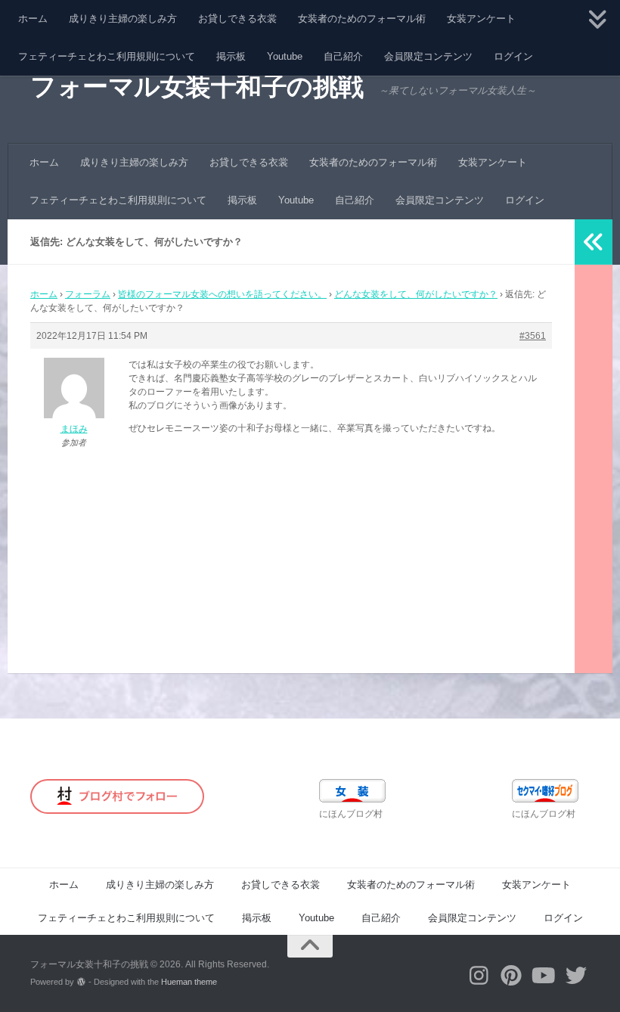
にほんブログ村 (351, 814)
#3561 (532, 336)
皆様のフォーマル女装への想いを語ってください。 (222, 294)
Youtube (284, 56)
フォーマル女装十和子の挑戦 (197, 86)
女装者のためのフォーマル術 (362, 18)
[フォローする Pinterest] (511, 975)
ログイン (513, 56)
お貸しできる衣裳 (237, 18)
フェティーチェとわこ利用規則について (106, 56)
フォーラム (87, 294)
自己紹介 (343, 56)
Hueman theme (189, 981)
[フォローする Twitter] (576, 975)
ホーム (33, 18)
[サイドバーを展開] (593, 242)
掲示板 (231, 56)
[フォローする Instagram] (479, 975)
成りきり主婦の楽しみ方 (123, 18)
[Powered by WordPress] (81, 982)
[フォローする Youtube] (544, 975)
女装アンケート (481, 18)
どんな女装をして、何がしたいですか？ (416, 294)
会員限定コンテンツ (428, 56)
